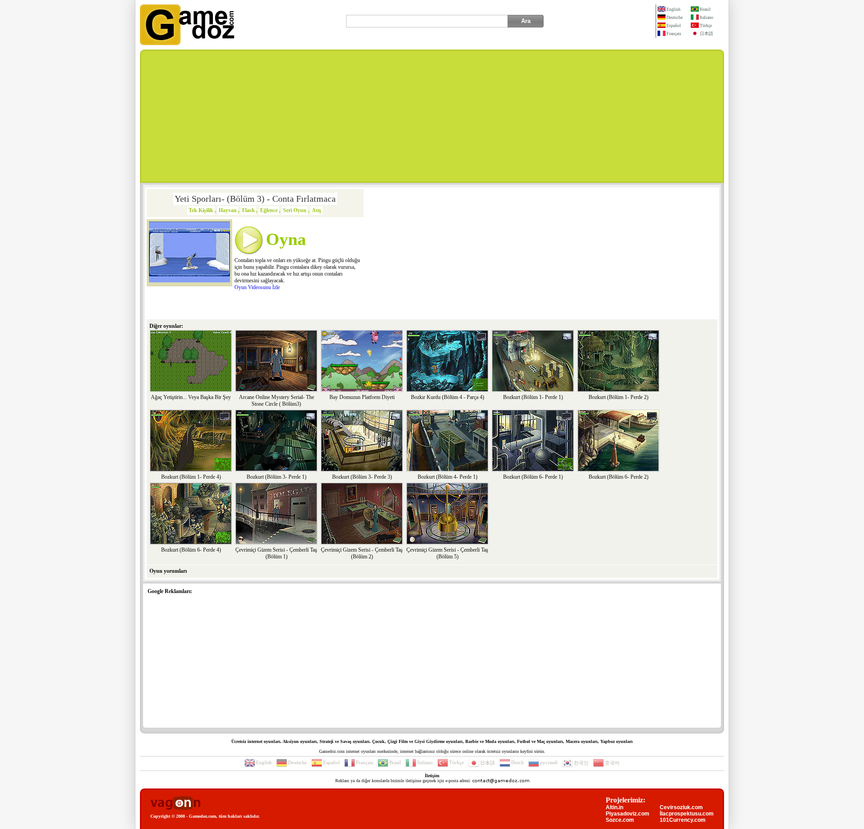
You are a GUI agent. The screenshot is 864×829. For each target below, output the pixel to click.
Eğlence (269, 210)
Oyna (286, 239)
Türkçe (706, 25)
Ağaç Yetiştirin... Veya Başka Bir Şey (191, 397)
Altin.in (614, 807)
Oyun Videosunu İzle (257, 287)
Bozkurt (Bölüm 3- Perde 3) (362, 477)
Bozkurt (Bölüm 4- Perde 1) (447, 477)
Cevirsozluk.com (681, 807)
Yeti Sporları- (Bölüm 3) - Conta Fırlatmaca (255, 199)
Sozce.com (620, 820)
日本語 (706, 33)
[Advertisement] (432, 116)
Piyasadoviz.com (627, 814)
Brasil (705, 9)
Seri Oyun (294, 210)
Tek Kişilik (201, 210)
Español (673, 25)
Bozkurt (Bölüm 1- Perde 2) (618, 397)
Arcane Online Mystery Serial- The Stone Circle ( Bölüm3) (276, 400)
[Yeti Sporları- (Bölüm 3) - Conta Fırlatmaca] (189, 280)
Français (673, 33)
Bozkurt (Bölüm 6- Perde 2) (618, 477)
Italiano (706, 17)
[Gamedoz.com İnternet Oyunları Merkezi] (187, 43)
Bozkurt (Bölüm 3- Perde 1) (276, 477)
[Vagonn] (175, 803)
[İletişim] (500, 780)
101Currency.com (683, 820)
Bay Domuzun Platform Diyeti (362, 397)
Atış (316, 210)
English (673, 9)
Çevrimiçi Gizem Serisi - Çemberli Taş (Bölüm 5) (447, 553)
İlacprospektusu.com (687, 814)
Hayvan (228, 210)
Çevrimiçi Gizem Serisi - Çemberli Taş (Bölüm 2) (362, 553)
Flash (248, 210)
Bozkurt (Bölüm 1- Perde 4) (191, 477)
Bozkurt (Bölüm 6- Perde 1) (533, 477)
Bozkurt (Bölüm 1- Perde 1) (533, 397)
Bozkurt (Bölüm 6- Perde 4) (191, 550)
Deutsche (674, 17)
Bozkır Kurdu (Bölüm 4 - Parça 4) (447, 397)
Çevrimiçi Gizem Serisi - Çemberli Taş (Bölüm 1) (276, 553)
